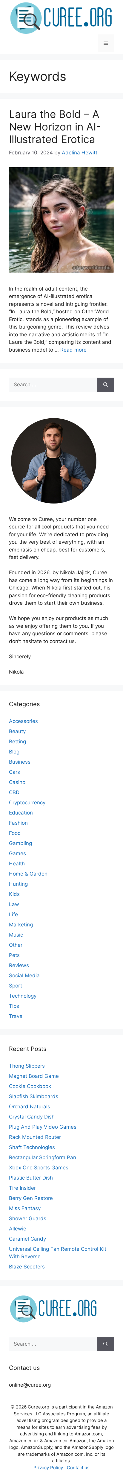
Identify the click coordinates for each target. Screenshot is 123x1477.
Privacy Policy (48, 1467)
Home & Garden (28, 874)
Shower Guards (27, 1218)
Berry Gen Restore (31, 1198)
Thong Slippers (27, 1066)
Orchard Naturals (29, 1107)
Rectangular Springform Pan (42, 1157)
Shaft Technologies (32, 1147)
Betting (17, 741)
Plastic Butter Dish (31, 1178)
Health (17, 864)
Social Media (24, 975)
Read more (73, 350)
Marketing (21, 925)
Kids (14, 894)
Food (15, 833)
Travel (16, 1016)
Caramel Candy (27, 1239)
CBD (14, 792)
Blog (14, 752)
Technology (22, 996)
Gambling (20, 843)
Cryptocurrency (27, 803)
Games (17, 853)
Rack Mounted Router (35, 1137)
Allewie (17, 1229)
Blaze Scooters (27, 1267)
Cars (14, 772)
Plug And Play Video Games (42, 1127)
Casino (17, 782)
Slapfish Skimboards (33, 1096)
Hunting (18, 884)
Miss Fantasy (25, 1208)
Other (15, 945)
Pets (14, 955)
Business (19, 762)
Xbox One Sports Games (38, 1168)
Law (14, 904)
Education (21, 813)
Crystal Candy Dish (32, 1117)
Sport (15, 986)
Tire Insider (22, 1188)
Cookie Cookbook (30, 1086)
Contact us (78, 1467)
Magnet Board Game (34, 1076)
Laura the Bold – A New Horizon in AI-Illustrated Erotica (55, 126)
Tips (14, 1006)
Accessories (23, 721)
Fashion (18, 823)
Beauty (17, 731)
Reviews (19, 965)
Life (13, 914)
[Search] (105, 385)
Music (16, 935)
